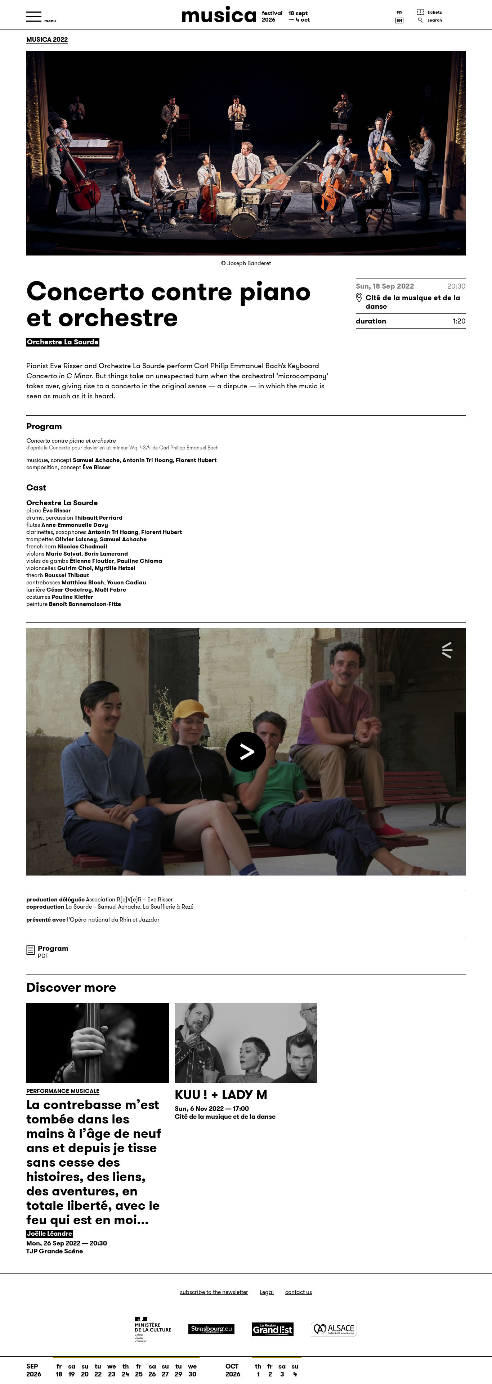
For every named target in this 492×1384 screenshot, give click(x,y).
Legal (267, 1292)
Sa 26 (152, 1370)
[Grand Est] (273, 1329)
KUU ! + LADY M (221, 1094)
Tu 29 (178, 1370)
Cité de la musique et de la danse (413, 302)
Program (53, 948)
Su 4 (295, 1370)
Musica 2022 (47, 39)
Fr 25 (139, 1370)
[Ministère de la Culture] (153, 1329)
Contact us (298, 1292)
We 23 (111, 1370)
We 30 (192, 1370)
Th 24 (125, 1370)
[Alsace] (334, 1329)
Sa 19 (71, 1370)
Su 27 (165, 1370)
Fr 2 (270, 1370)
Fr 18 (59, 1370)
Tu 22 (98, 1370)
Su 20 (85, 1370)
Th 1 (258, 1370)
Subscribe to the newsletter (214, 1292)
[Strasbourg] (211, 1329)
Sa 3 (282, 1370)
